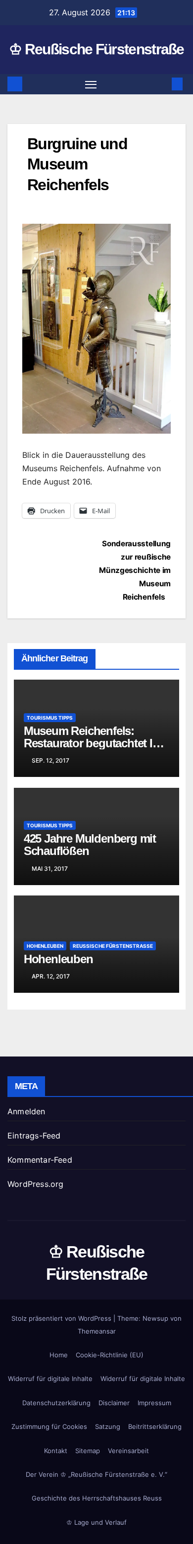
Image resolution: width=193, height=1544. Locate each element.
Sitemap (87, 1451)
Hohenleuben (45, 946)
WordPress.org (35, 1184)
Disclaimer (114, 1403)
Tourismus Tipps (50, 718)
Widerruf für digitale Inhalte (50, 1378)
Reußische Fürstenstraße (113, 946)
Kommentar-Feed (39, 1160)
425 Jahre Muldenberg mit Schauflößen (90, 844)
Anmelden (26, 1111)
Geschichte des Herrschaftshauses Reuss (97, 1498)
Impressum (154, 1403)
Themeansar (97, 1331)
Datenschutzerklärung (56, 1403)
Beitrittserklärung (155, 1426)
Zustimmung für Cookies (49, 1426)
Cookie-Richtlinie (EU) (110, 1355)
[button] (162, 84)
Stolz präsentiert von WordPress (62, 1318)
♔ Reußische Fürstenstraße (96, 49)
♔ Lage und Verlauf (96, 1522)
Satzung (107, 1426)
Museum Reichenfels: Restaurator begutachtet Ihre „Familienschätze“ (96, 743)
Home (58, 1355)
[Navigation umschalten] (91, 84)
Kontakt (55, 1451)
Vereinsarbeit (128, 1451)
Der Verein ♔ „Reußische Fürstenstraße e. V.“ (96, 1474)
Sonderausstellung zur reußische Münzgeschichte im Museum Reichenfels (135, 570)
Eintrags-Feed (34, 1135)
